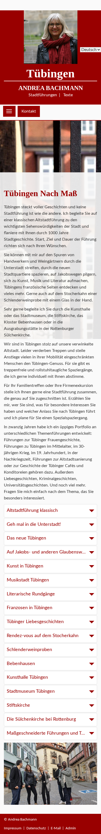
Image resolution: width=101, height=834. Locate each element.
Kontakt (28, 111)
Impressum (12, 828)
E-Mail (56, 828)
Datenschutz (36, 828)
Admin (71, 828)
